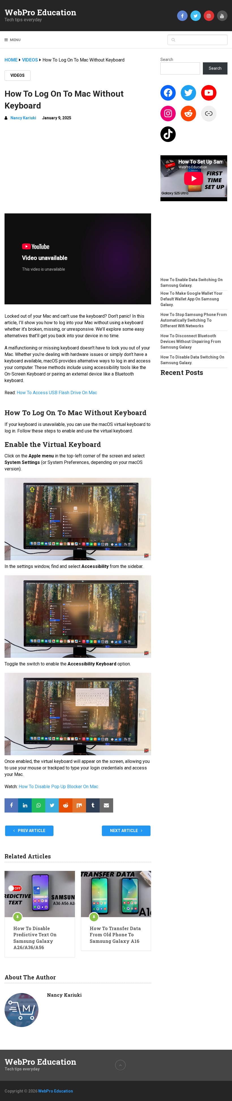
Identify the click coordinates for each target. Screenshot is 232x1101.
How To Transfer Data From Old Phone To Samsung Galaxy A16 (115, 934)
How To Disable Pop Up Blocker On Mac (58, 786)
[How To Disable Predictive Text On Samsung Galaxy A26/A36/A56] (40, 894)
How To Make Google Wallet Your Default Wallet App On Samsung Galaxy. (191, 299)
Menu (15, 40)
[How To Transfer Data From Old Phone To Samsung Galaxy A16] (116, 894)
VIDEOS (17, 75)
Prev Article (31, 830)
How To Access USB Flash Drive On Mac (57, 392)
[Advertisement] (78, 168)
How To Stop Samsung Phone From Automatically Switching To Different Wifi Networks (193, 320)
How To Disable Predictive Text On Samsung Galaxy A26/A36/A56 (35, 937)
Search (166, 59)
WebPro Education (40, 12)
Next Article (124, 830)
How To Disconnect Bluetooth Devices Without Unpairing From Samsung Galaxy (190, 341)
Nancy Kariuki (23, 118)
